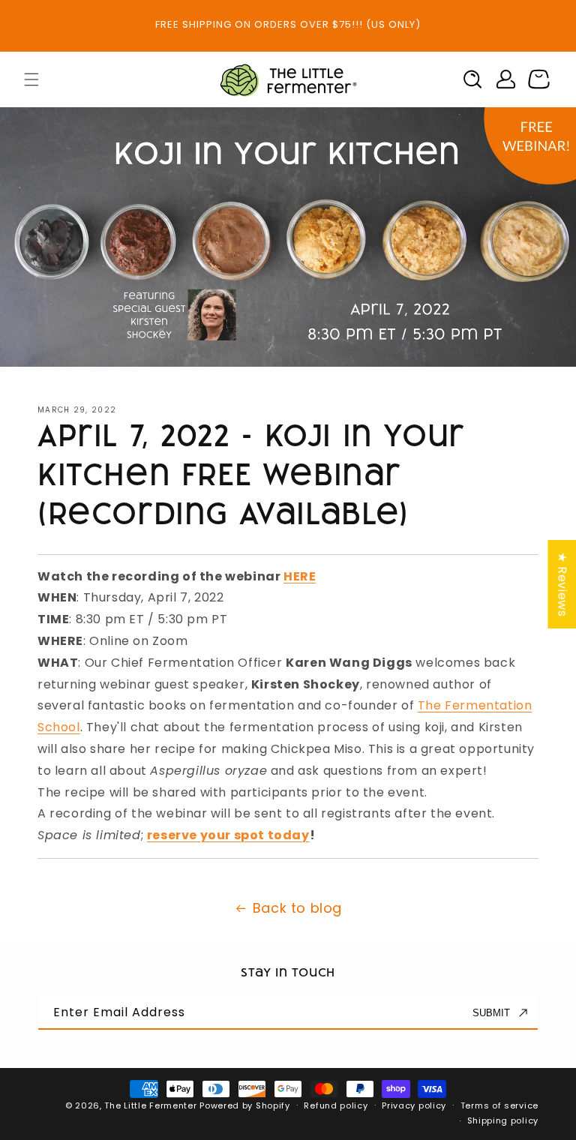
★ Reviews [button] (562, 584)
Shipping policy (503, 1120)
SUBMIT (491, 1012)
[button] (31, 79)
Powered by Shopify (245, 1106)
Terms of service (499, 1106)
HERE (300, 576)
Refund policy (336, 1106)
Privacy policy (414, 1106)
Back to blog (297, 907)
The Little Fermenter (150, 1106)
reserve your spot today (228, 835)
